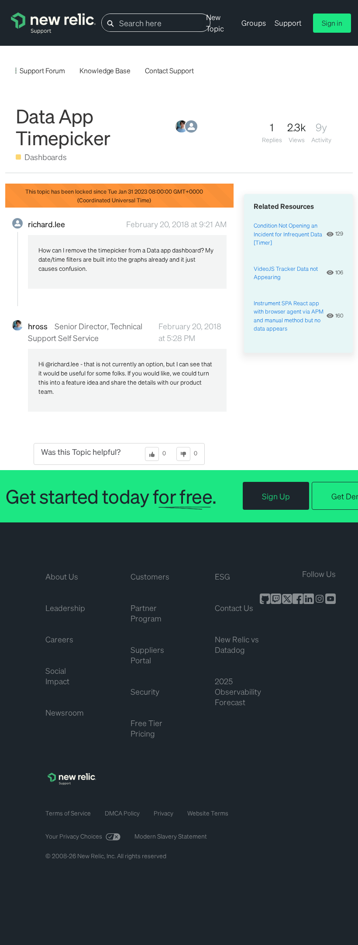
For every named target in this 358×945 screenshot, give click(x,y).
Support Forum (42, 70)
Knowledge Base (105, 70)
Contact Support (169, 70)
